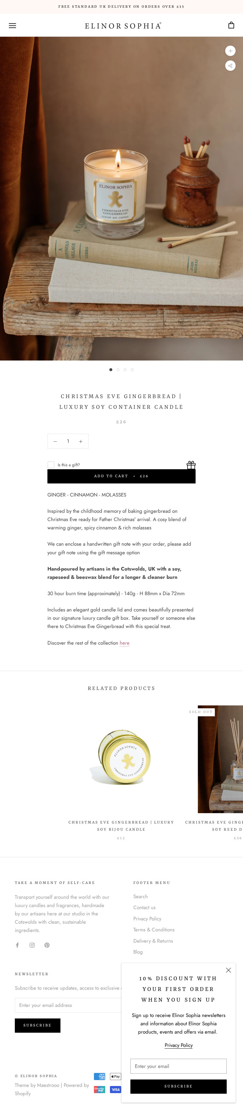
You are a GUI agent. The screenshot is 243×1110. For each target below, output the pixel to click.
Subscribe (178, 1086)
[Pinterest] (46, 944)
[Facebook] (17, 944)
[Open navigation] (12, 25)
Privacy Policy (179, 1045)
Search (140, 896)
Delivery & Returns (153, 940)
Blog (138, 951)
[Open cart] (231, 25)
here (125, 642)
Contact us (144, 907)
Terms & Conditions (154, 929)
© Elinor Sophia (36, 1076)
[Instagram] (32, 944)
